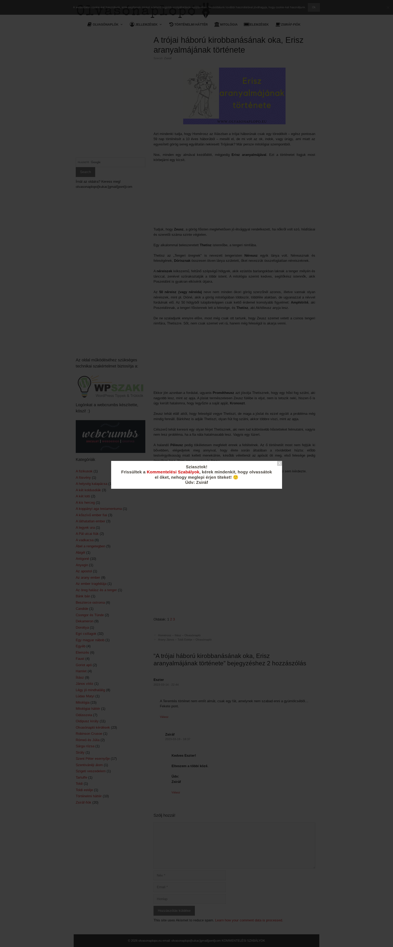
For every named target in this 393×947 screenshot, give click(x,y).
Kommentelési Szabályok (173, 472)
